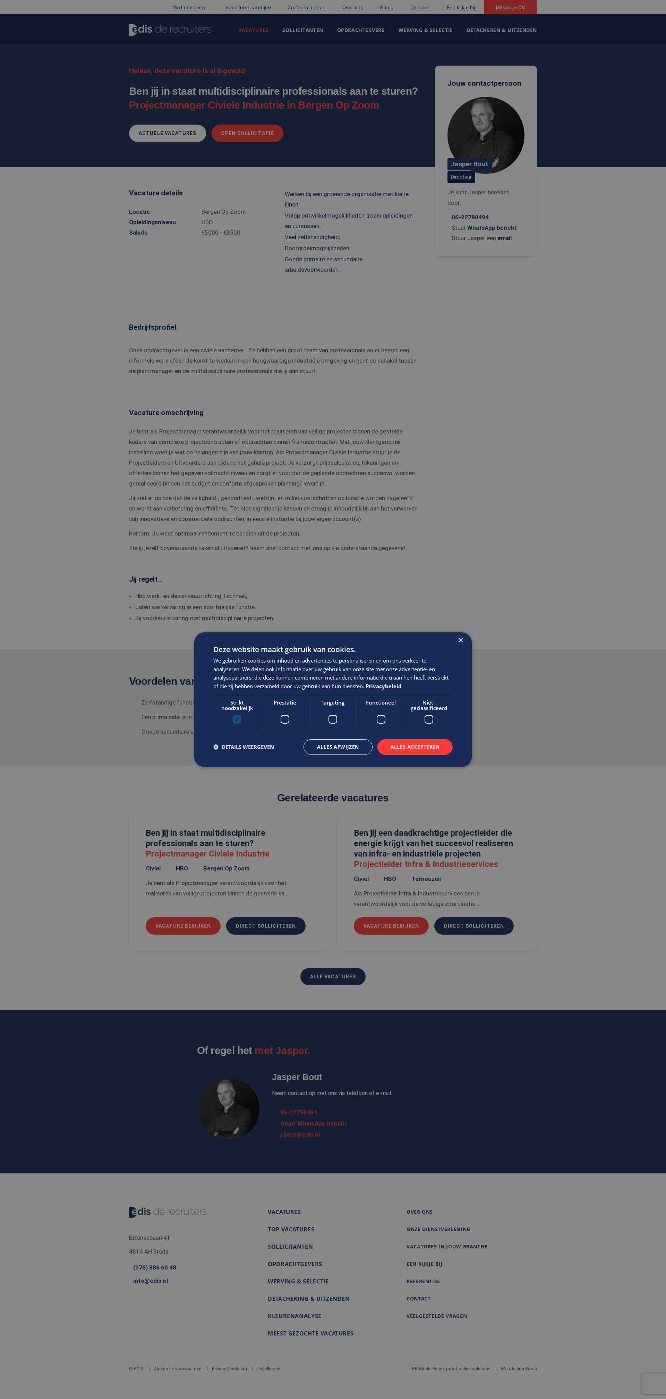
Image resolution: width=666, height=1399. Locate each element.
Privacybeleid (384, 686)
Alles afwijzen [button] (338, 746)
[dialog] (333, 699)
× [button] (460, 640)
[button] (243, 747)
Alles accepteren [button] (415, 746)
